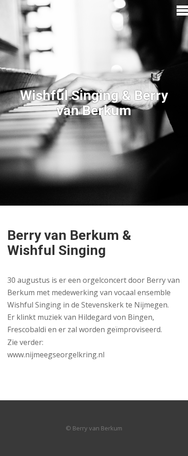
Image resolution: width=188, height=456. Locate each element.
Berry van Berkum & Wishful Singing (69, 242)
